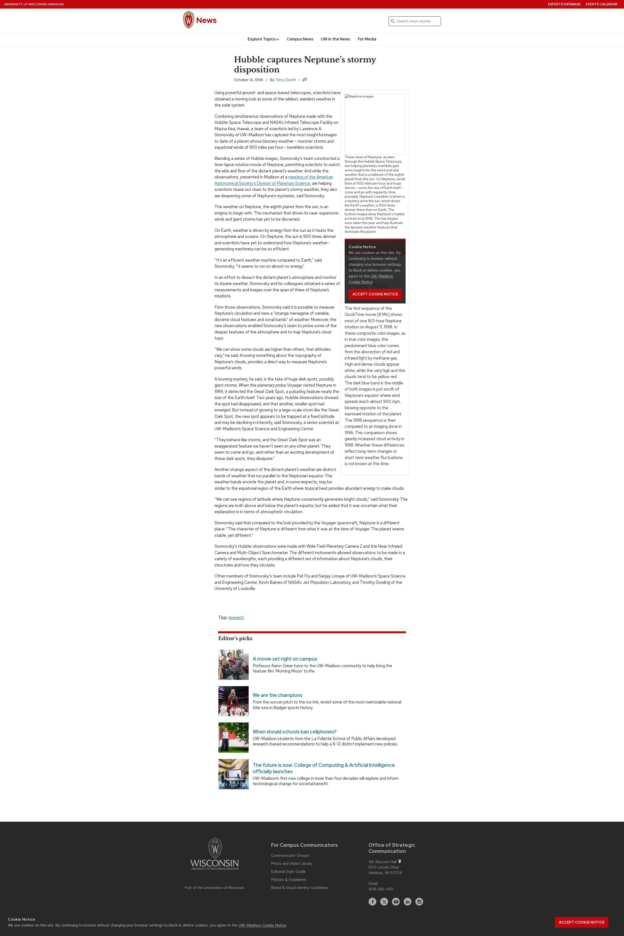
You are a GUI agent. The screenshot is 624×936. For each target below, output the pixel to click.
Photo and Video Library (291, 863)
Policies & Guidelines (288, 879)
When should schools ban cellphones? (295, 732)
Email (373, 883)
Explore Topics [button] (262, 39)
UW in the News (335, 39)
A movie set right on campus (285, 659)
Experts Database (564, 4)
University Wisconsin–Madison (34, 4)
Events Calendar (601, 4)
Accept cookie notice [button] (581, 922)
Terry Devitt (285, 79)
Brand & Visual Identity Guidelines (299, 887)
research (236, 617)
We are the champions (277, 695)
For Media (367, 39)
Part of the (214, 887)
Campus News (300, 39)
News (206, 20)
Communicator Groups (290, 855)
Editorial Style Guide (288, 871)
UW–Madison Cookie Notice (262, 925)
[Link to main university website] (214, 854)
